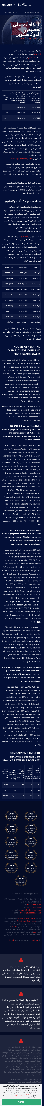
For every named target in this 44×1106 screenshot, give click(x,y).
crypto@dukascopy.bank (22, 158)
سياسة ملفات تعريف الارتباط (23, 1095)
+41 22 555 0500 (34, 904)
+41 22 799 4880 (34, 907)
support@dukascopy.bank (30, 910)
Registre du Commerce (26, 921)
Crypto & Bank (33, 12)
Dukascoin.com (28, 38)
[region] (21, 294)
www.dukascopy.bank (26, 918)
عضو (35, 932)
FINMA (14, 926)
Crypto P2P (11, 12)
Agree (21, 1102)
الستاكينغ (37, 54)
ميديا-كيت (34, 940)
